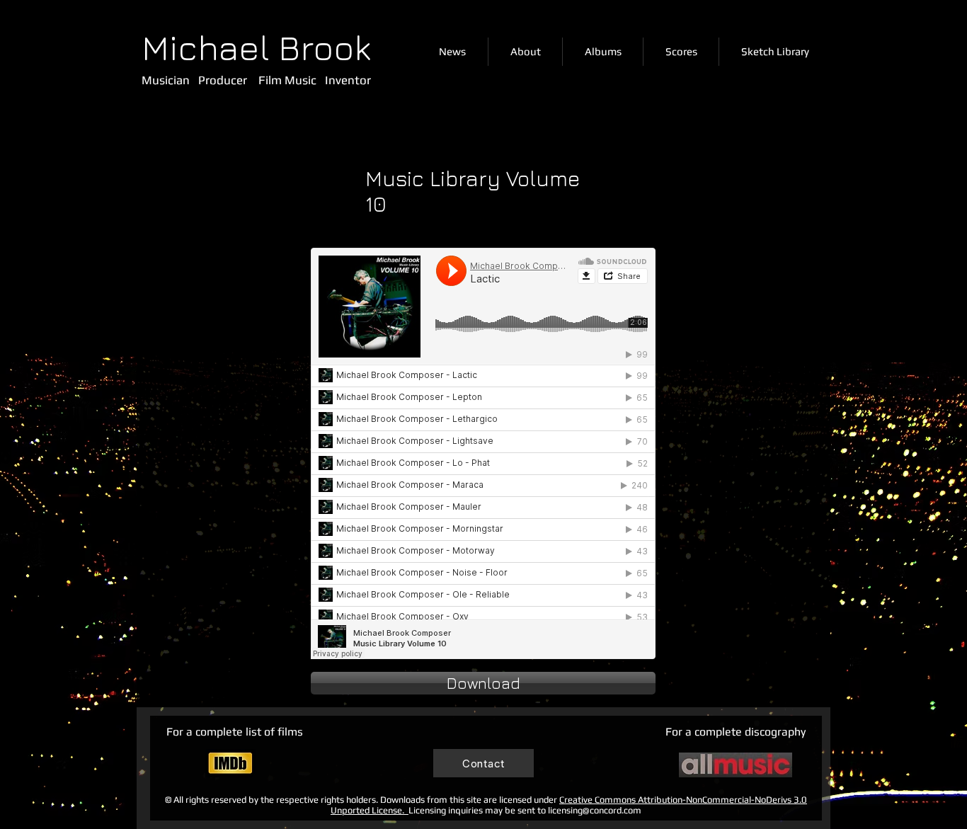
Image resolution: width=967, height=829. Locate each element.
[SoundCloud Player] (483, 453)
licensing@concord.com (594, 810)
